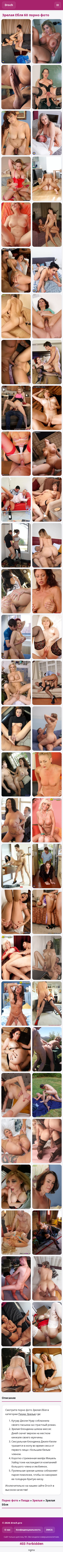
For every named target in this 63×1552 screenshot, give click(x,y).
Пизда (25, 1500)
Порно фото (10, 1500)
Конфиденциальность (28, 1529)
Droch (9, 5)
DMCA (49, 1529)
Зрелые (37, 1500)
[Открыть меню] (57, 5)
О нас (7, 1529)
